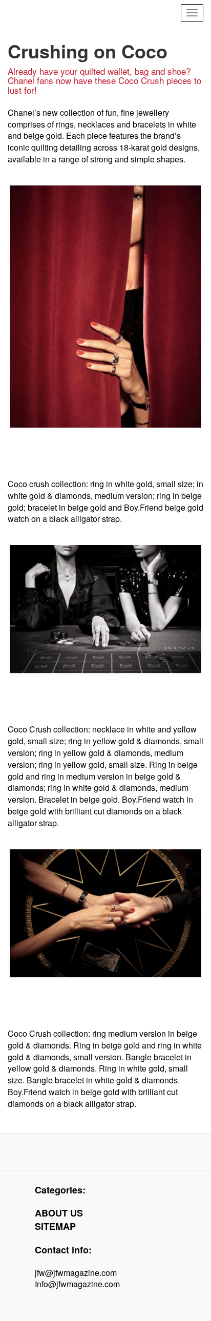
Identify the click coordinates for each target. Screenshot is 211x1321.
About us (59, 1213)
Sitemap (55, 1226)
